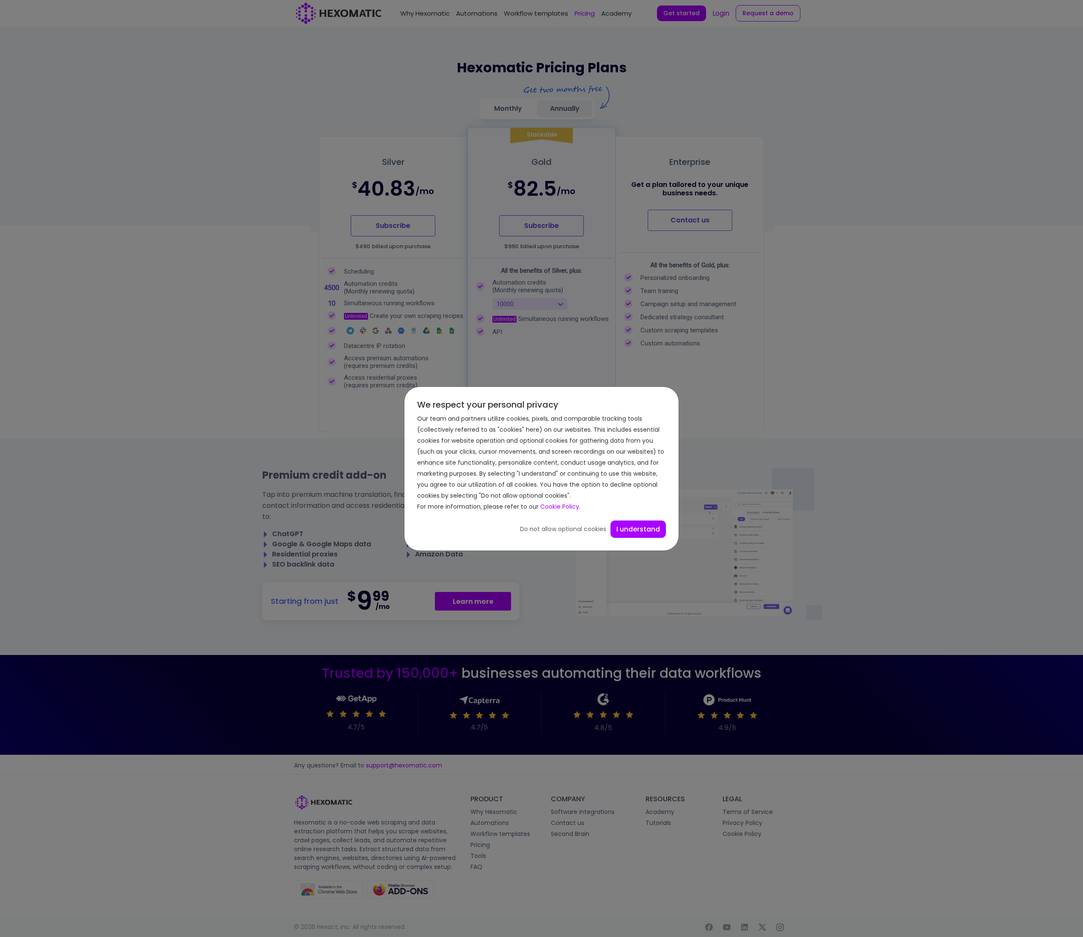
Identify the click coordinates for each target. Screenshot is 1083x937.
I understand (638, 529)
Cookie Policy (559, 506)
